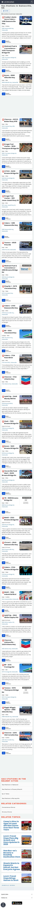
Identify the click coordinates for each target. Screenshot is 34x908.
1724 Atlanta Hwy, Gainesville (10, 384)
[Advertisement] (17, 106)
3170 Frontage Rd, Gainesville (10, 672)
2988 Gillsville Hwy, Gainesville (10, 716)
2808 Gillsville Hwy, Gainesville (10, 82)
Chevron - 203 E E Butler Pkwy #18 (11, 120)
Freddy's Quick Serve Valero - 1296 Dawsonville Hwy (9, 20)
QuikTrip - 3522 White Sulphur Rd (11, 616)
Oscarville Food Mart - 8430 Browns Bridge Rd (9, 473)
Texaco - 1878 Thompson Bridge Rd (10, 690)
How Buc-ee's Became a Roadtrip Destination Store (11, 853)
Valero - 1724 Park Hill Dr (9, 356)
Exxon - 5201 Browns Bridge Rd (11, 447)
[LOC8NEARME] (7, 2)
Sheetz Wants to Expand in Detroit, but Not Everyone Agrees (11, 866)
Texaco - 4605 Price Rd (10, 244)
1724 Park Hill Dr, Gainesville (9, 362)
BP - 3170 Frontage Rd (9, 666)
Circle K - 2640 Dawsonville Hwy (11, 543)
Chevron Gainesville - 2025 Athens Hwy (9, 642)
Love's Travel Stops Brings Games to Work (10, 878)
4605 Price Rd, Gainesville (9, 249)
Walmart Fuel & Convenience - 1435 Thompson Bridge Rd (9, 49)
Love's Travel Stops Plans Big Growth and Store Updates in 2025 (11, 840)
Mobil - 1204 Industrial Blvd (10, 593)
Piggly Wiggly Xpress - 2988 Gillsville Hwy (9, 709)
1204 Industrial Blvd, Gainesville (10, 599)
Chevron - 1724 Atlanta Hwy (10, 378)
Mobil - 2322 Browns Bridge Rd (11, 518)
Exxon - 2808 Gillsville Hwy (9, 76)
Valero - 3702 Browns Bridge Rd (11, 568)
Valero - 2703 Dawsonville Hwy (11, 307)
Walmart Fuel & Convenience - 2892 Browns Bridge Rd (10, 269)
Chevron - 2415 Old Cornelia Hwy (11, 734)
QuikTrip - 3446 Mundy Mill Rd (10, 397)
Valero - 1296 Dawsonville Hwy (11, 224)
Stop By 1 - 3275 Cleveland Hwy (10, 287)
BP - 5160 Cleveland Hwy (10, 332)
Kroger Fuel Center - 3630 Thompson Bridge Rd (10, 146)
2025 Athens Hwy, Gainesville (10, 648)
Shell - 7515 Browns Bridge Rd (11, 422)
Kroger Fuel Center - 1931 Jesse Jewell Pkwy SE (10, 198)
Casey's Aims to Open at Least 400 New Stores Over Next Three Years (11, 825)
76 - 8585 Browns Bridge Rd (11, 499)
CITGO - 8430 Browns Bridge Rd (11, 172)
